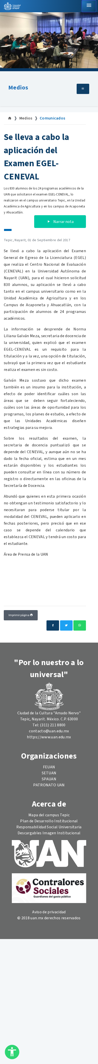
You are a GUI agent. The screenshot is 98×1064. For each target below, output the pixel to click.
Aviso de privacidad (49, 912)
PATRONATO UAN (49, 785)
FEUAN (49, 767)
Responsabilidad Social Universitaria (49, 827)
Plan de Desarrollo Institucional (49, 821)
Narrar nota (63, 221)
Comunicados (52, 118)
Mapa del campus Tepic (49, 815)
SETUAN (49, 773)
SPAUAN (49, 779)
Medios (18, 87)
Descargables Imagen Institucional (49, 833)
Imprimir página (19, 615)
